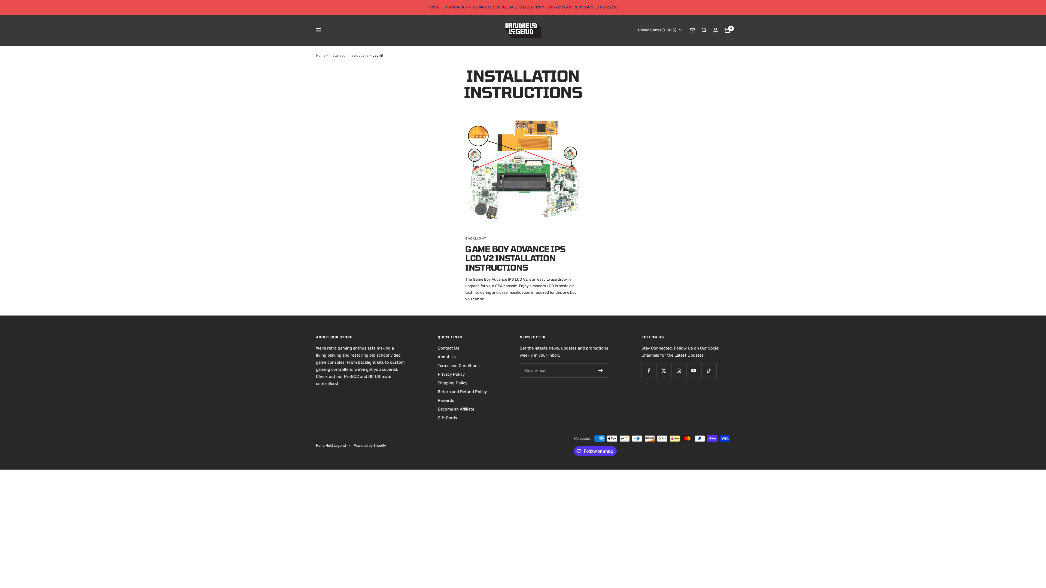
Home (321, 55)
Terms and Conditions (459, 365)
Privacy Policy (451, 374)
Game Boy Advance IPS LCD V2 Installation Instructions (515, 258)
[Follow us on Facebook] (648, 370)
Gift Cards (447, 417)
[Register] (600, 370)
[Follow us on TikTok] (708, 370)
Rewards (446, 400)
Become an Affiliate (456, 409)
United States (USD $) (657, 30)
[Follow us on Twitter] (663, 370)
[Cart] (727, 30)
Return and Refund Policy (462, 391)
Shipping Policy (452, 383)
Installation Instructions (349, 55)
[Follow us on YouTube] (693, 370)
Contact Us (448, 348)
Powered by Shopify (370, 445)
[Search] (704, 30)
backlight (475, 238)
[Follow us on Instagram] (678, 370)
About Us (447, 356)
